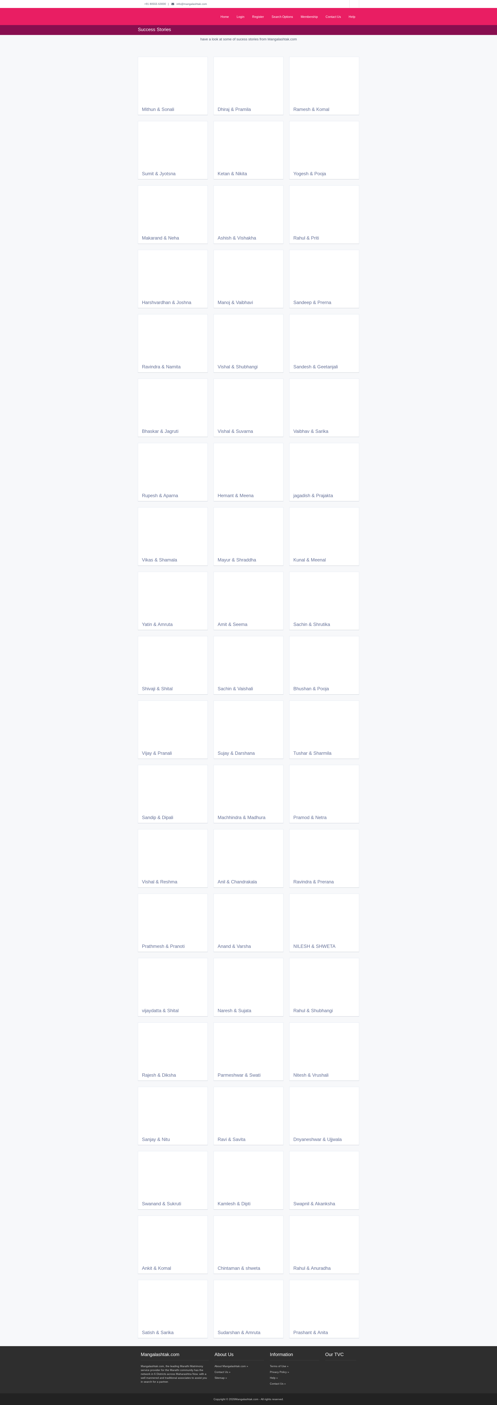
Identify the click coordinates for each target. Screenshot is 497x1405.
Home (225, 16)
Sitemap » (221, 1377)
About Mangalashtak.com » (231, 1366)
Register (258, 16)
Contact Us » (222, 1372)
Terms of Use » (279, 1366)
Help (352, 16)
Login (240, 16)
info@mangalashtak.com (190, 3)
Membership (309, 16)
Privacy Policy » (279, 1372)
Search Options (282, 16)
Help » (274, 1377)
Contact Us (333, 16)
